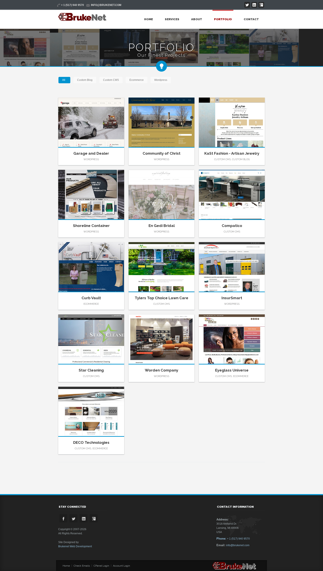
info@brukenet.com (237, 545)
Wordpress (160, 80)
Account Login (121, 565)
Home (148, 19)
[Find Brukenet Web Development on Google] (261, 5)
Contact (251, 19)
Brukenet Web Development (75, 546)
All (63, 80)
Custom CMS (111, 80)
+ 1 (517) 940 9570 (233, 538)
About (196, 19)
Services (172, 19)
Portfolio (223, 19)
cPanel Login (101, 565)
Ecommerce (136, 80)
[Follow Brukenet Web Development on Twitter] (247, 5)
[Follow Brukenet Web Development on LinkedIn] (254, 5)
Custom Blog (85, 80)
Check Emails (82, 565)
